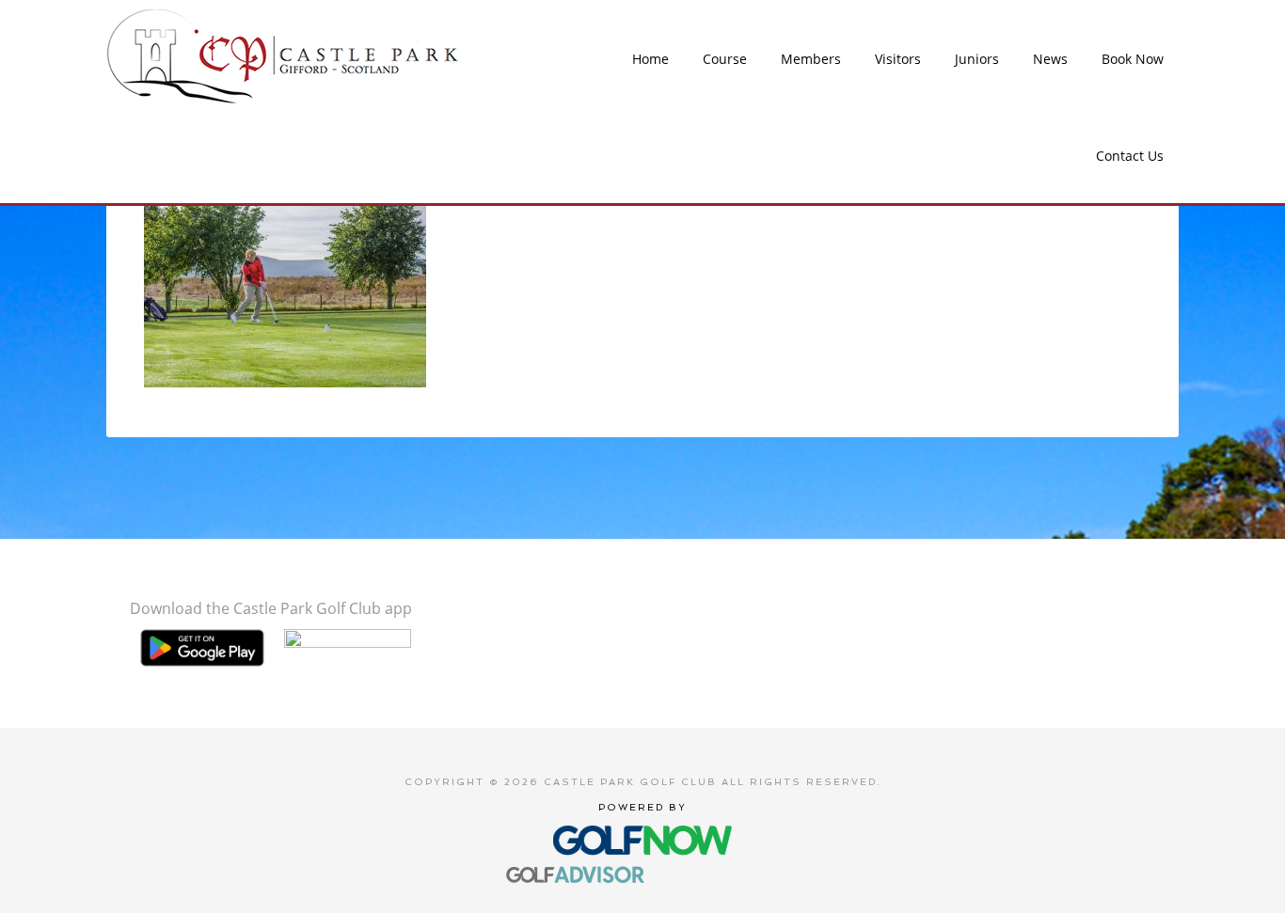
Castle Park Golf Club (284, 56)
